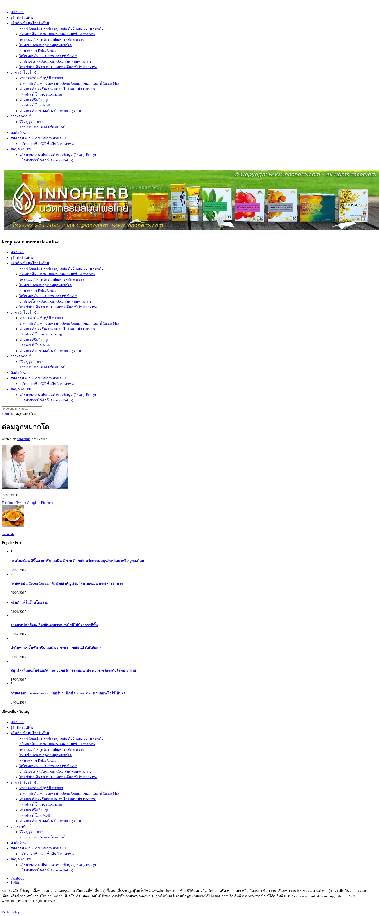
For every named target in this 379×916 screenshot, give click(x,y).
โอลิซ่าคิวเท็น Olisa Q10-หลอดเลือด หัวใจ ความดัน (58, 67)
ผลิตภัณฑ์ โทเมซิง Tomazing (40, 94)
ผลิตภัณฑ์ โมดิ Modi (34, 105)
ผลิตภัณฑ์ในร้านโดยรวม (29, 602)
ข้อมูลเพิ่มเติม (21, 149)
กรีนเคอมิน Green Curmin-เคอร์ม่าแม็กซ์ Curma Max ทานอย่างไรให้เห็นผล (68, 693)
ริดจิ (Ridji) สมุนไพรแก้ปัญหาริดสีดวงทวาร (51, 39)
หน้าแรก (17, 12)
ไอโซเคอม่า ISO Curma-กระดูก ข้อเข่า (48, 56)
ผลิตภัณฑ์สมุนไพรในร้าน (30, 23)
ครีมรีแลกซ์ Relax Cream (37, 50)
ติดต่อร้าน (18, 133)
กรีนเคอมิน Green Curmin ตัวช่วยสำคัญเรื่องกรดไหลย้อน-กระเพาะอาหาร (67, 583)
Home (6, 414)
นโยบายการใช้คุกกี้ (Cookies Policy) (46, 160)
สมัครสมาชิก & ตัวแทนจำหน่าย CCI (38, 138)
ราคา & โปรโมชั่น (25, 72)
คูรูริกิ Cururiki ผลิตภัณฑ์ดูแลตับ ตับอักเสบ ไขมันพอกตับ (61, 28)
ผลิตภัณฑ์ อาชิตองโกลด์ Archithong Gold (50, 111)
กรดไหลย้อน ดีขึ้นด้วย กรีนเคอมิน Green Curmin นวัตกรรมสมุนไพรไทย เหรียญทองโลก (77, 561)
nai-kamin (23, 439)
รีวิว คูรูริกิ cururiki (32, 122)
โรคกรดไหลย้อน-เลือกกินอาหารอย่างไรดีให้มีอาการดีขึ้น (54, 625)
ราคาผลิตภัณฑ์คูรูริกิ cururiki (41, 78)
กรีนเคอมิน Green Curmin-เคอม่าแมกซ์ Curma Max (57, 34)
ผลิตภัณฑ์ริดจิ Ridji (33, 100)
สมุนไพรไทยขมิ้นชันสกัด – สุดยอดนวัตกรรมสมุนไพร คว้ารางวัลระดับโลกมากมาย (73, 670)
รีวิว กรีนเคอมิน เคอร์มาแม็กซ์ (42, 127)
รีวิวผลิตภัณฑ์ (21, 116)
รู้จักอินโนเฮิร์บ (22, 17)
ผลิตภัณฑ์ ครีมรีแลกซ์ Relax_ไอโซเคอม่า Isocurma (57, 89)
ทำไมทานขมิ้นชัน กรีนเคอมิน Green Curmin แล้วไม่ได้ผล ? (56, 648)
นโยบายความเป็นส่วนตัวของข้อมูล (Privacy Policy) (57, 155)
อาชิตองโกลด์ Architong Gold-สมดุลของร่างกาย (55, 61)
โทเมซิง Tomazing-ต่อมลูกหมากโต (45, 45)
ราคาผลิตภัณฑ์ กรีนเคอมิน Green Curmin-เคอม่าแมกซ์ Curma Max (69, 83)
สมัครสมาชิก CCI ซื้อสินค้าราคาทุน (46, 144)
